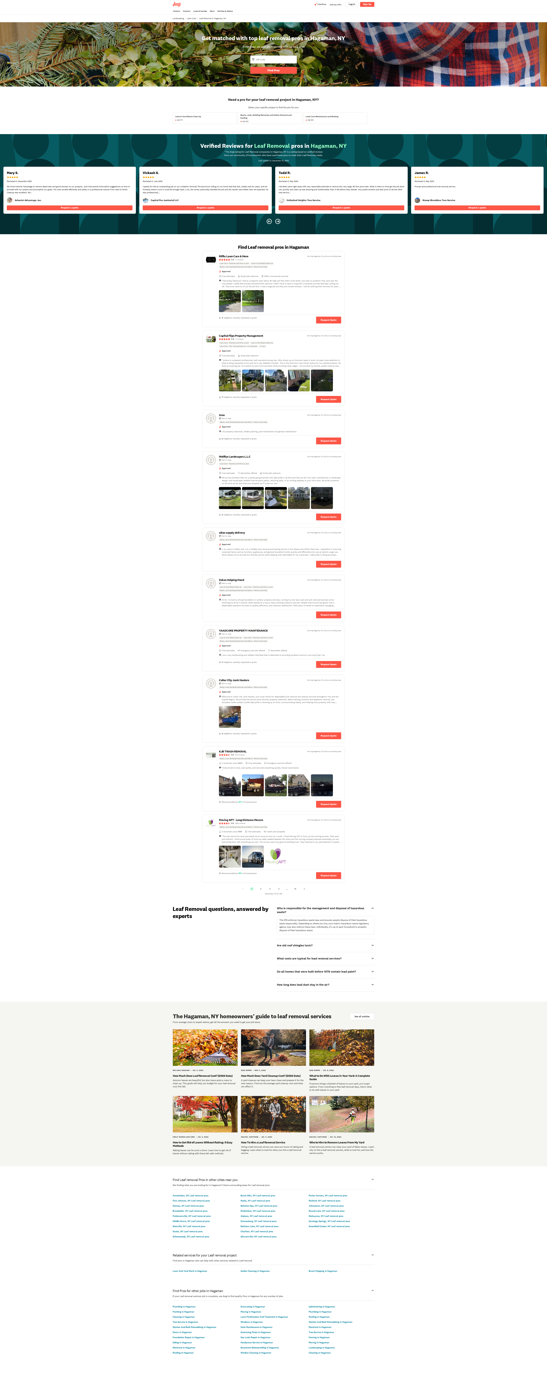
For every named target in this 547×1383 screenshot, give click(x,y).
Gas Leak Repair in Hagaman (255, 1337)
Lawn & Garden (200, 11)
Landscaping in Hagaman (322, 1347)
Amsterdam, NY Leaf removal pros (190, 1195)
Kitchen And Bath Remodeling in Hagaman (194, 1327)
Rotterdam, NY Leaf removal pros (258, 1210)
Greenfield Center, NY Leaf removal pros (329, 1226)
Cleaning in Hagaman (184, 1316)
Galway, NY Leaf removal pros (188, 1205)
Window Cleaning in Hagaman (256, 1352)
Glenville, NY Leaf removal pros (189, 1226)
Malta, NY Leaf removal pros (255, 1200)
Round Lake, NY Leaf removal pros (327, 1210)
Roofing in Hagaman (183, 1352)
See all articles (362, 1016)
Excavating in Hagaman (253, 1306)
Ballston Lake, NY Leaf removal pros (259, 1226)
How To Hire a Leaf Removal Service (263, 1142)
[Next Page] (304, 889)
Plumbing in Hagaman (184, 1306)
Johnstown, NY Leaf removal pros (326, 1205)
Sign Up (367, 4)
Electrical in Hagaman (184, 1347)
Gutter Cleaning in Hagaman (255, 1271)
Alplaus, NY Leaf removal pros (256, 1216)
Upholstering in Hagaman (322, 1306)
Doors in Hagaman (182, 1332)
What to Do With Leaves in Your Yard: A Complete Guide (339, 1077)
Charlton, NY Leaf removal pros (257, 1231)
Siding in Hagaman (182, 1342)
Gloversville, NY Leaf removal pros (259, 1236)
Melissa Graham (181, 1070)
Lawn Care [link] (191, 18)
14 (295, 889)
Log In (352, 4)
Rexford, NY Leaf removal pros (324, 1200)
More (212, 11)
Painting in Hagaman (183, 1311)
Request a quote (69, 207)
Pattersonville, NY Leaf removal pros (192, 1216)
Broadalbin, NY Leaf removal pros (190, 1210)
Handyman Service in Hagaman (257, 1342)
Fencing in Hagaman (319, 1337)
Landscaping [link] (178, 18)
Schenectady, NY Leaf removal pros (191, 1236)
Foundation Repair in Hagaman (189, 1337)
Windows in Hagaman (252, 1321)
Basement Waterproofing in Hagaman (260, 1347)
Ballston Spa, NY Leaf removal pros (259, 1205)
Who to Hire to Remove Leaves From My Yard (336, 1142)
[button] (230, 301)
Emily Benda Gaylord (184, 1137)
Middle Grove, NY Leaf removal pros (191, 1221)
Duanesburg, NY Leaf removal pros (259, 1221)
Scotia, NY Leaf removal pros (188, 1231)
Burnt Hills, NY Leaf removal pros (258, 1195)
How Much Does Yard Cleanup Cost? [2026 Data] (270, 1075)
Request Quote (329, 319)
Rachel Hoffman (249, 1137)
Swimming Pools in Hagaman (256, 1332)
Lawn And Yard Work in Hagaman (190, 1271)
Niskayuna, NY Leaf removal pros (326, 1216)
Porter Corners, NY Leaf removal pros (328, 1195)
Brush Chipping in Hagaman (323, 1271)
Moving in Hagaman (251, 1311)
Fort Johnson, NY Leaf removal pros (191, 1200)
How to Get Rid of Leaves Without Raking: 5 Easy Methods (202, 1144)
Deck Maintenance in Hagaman (256, 1327)
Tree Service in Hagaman (185, 1321)
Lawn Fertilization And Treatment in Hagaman (264, 1316)
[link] (10, 200)
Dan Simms (246, 1070)
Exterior (186, 11)
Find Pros (273, 70)
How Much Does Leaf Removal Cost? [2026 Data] (202, 1075)
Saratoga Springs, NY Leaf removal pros (329, 1221)
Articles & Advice (225, 11)
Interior (176, 11)
